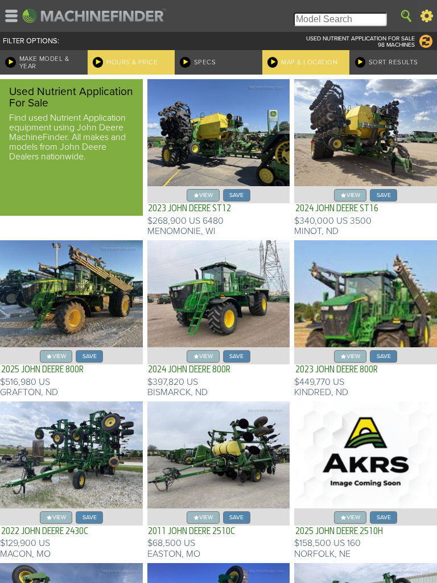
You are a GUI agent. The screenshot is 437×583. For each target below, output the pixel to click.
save (236, 195)
